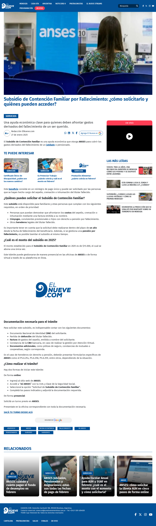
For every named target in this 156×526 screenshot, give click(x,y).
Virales (44, 521)
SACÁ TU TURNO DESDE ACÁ (18, 412)
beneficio (13, 189)
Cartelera (8, 521)
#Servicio (11, 428)
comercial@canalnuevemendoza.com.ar (50, 511)
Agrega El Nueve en (89, 133)
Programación (26, 8)
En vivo (39, 8)
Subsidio (28, 432)
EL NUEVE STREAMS (94, 4)
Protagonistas (76, 4)
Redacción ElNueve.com (22, 131)
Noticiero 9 (60, 4)
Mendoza (23, 4)
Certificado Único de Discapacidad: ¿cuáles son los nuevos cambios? (15, 178)
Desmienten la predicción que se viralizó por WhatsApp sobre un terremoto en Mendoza (136, 209)
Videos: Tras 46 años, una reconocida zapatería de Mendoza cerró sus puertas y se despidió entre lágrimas (122, 170)
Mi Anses (82, 428)
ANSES (28, 428)
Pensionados (11, 432)
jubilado (50, 144)
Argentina (47, 4)
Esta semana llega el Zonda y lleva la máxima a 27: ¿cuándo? (135, 184)
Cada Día (35, 4)
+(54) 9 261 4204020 (77, 511)
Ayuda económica (47, 428)
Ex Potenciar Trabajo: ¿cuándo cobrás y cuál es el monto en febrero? (50, 178)
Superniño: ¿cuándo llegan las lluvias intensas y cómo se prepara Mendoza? (121, 196)
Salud (35, 521)
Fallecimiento (65, 428)
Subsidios (46, 432)
